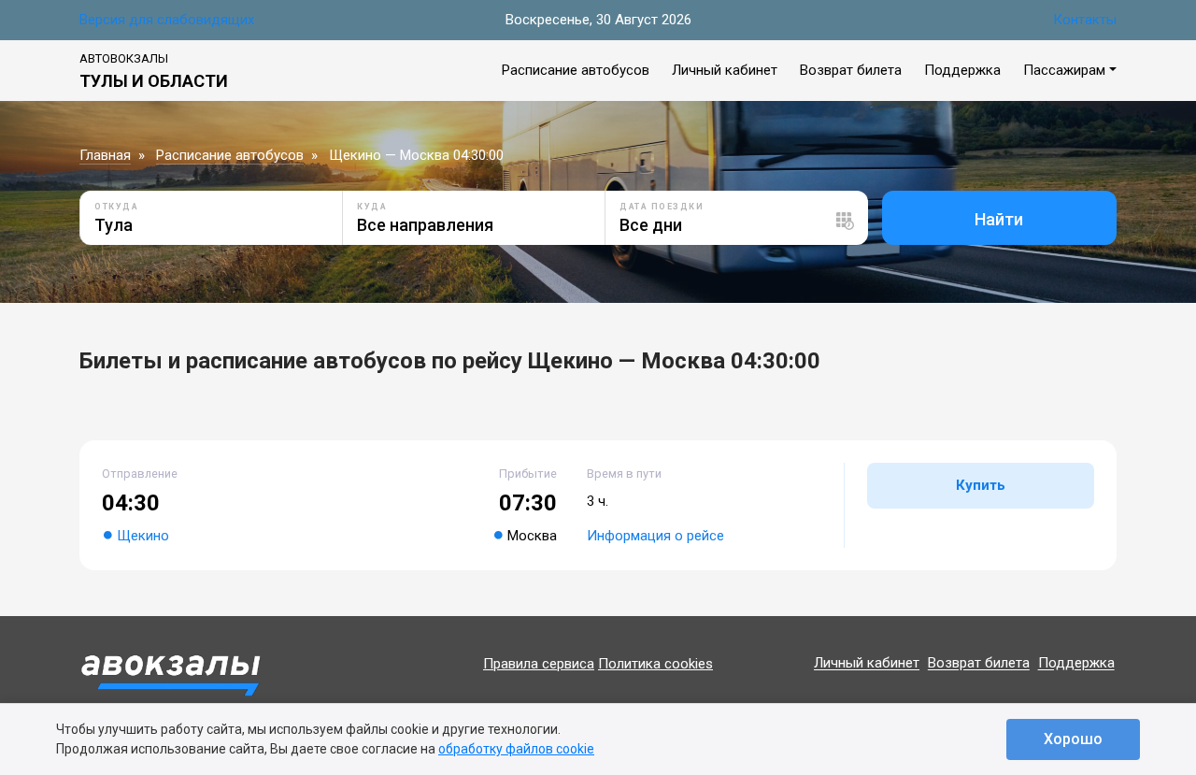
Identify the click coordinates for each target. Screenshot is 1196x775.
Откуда (116, 206)
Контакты (1085, 19)
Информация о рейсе (655, 535)
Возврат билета (851, 70)
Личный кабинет (724, 70)
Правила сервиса (538, 663)
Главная (105, 155)
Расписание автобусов (575, 70)
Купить (980, 485)
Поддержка (962, 70)
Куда (372, 206)
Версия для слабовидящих (166, 19)
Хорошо (1073, 739)
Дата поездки (661, 206)
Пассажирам (1064, 70)
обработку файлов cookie (516, 748)
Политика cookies (655, 663)
